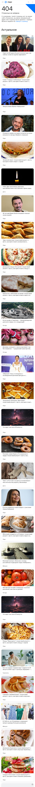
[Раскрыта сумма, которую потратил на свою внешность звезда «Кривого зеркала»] (17, 127)
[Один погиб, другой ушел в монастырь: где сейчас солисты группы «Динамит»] (17, 47)
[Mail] (6, 2)
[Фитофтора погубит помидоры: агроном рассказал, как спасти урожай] (17, 581)
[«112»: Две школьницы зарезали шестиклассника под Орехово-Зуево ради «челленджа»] (17, 181)
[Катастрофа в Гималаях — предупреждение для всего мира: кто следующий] (17, 314)
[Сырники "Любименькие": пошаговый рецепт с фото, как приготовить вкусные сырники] (17, 688)
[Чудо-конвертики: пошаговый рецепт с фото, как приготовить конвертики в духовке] (17, 234)
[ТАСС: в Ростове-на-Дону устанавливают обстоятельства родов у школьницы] (17, 475)
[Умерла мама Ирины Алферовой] (17, 100)
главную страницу (21, 21)
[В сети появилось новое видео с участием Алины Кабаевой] (17, 501)
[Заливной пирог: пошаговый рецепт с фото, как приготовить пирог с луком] (17, 154)
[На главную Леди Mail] (9, 2)
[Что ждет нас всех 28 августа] (17, 421)
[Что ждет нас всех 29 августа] (17, 608)
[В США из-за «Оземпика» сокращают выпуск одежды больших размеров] (17, 715)
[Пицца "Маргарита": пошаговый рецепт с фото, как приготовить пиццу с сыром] (17, 635)
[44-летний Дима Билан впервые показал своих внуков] (17, 207)
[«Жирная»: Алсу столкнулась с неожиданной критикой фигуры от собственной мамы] (17, 368)
